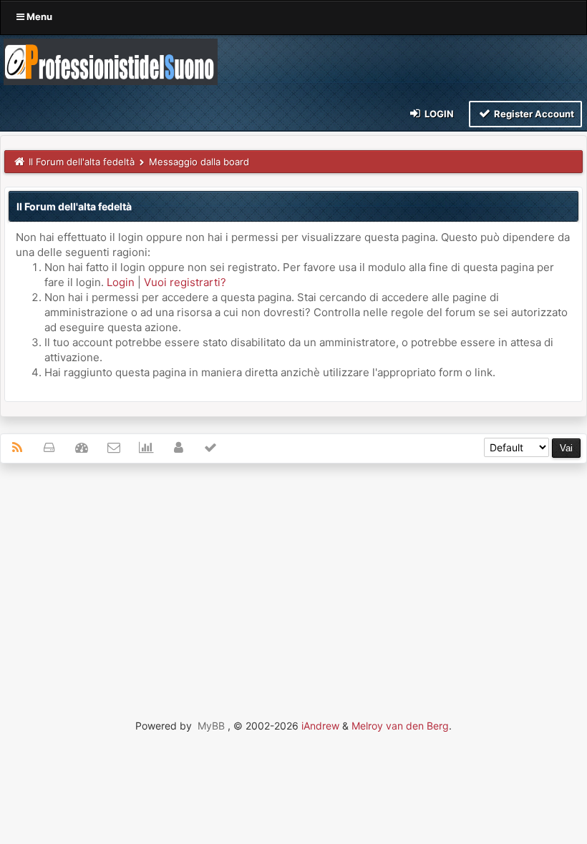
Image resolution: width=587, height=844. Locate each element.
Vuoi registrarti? (185, 282)
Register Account (533, 113)
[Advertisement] (293, 578)
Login (438, 113)
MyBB (211, 726)
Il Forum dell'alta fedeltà (82, 161)
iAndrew (320, 726)
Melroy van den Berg (400, 726)
